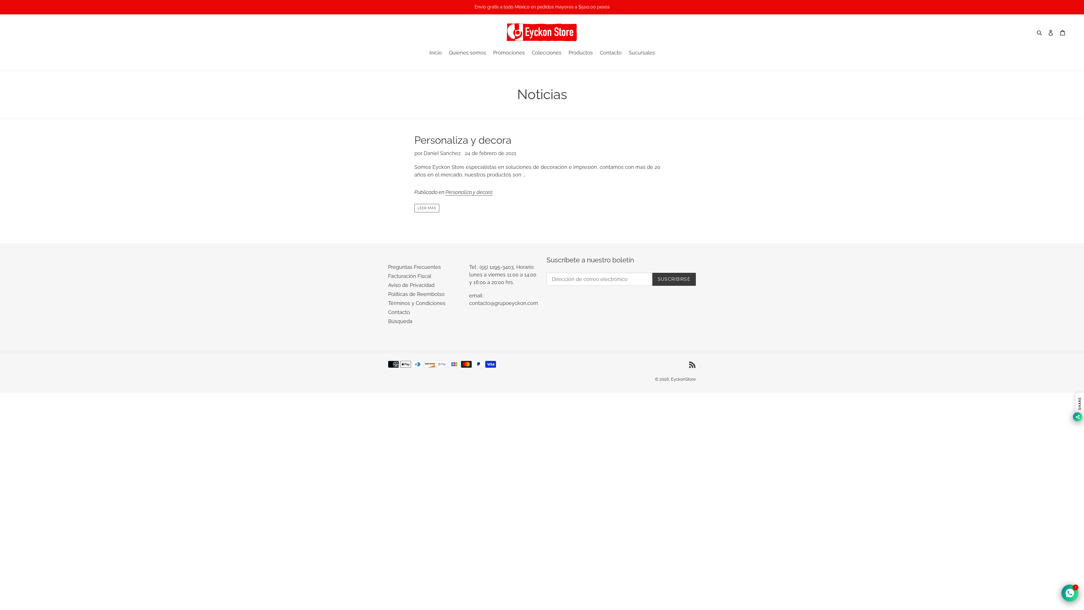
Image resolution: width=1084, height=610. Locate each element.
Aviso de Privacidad (411, 285)
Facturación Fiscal (409, 276)
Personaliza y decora (463, 140)
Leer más (427, 208)
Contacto (399, 312)
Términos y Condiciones (416, 303)
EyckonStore (683, 379)
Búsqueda (400, 321)
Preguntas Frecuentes (414, 267)
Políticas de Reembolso (416, 294)
